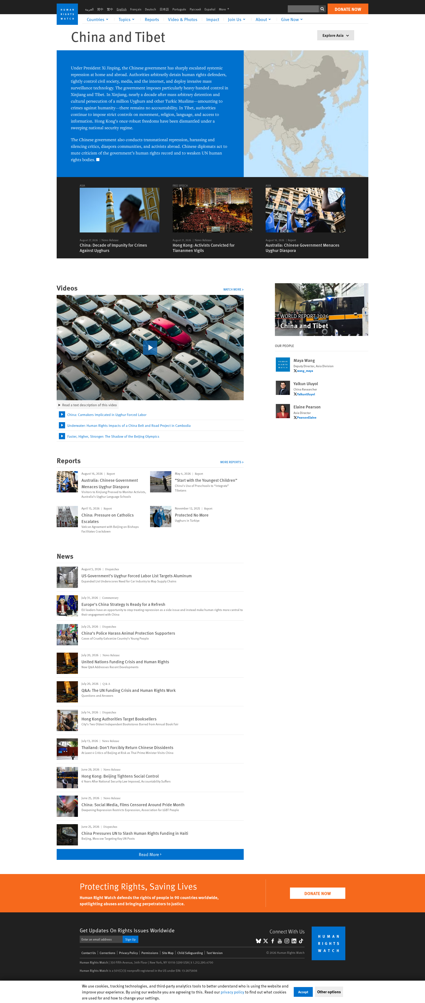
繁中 (110, 9)
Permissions (149, 953)
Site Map (168, 953)
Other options (329, 992)
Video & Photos (182, 19)
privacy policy (232, 992)
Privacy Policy (128, 953)
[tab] (150, 414)
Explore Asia (333, 35)
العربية (89, 9)
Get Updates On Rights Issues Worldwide (127, 930)
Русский (195, 9)
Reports (152, 19)
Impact (212, 19)
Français (135, 9)
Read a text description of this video (89, 404)
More (225, 9)
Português (179, 9)
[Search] (322, 8)
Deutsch (150, 9)
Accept (303, 991)
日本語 (164, 9)
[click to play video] (150, 348)
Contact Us (88, 953)
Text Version (215, 953)
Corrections (107, 953)
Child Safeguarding (190, 953)
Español (210, 9)
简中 (100, 9)
